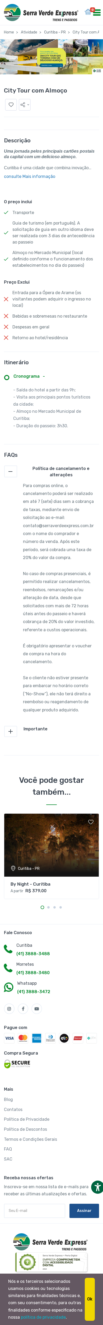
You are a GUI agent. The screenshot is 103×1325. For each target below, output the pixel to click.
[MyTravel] (51, 1242)
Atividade (29, 32)
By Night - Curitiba (30, 884)
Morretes (25, 964)
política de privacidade (43, 1317)
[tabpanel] (51, 856)
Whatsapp (27, 983)
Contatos (13, 1109)
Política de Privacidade (26, 1119)
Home (9, 32)
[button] (25, 105)
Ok (89, 1299)
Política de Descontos (25, 1129)
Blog (8, 1099)
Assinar (84, 1210)
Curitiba (24, 945)
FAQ (8, 1149)
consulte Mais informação (29, 176)
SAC (8, 1159)
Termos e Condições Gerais (30, 1139)
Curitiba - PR (55, 32)
